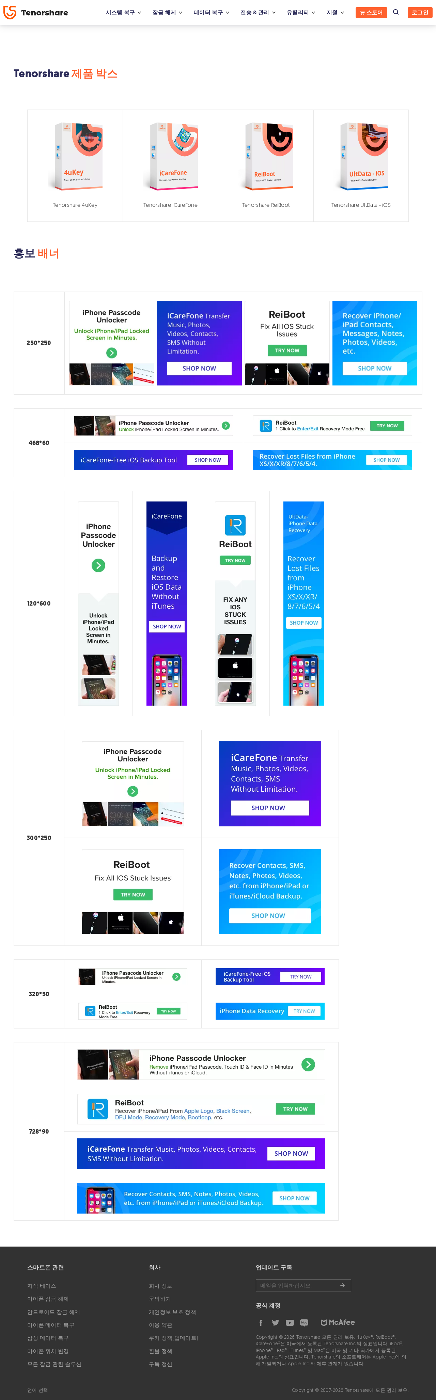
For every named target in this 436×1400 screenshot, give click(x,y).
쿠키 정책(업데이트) (173, 1337)
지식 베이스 (42, 1285)
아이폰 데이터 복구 (51, 1324)
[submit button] (342, 1285)
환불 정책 (161, 1351)
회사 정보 (161, 1285)
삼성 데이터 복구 (48, 1337)
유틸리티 (298, 12)
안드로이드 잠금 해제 (53, 1311)
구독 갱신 (161, 1364)
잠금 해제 (164, 12)
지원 (332, 12)
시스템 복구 (120, 12)
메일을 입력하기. (303, 1285)
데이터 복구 (208, 12)
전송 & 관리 (254, 12)
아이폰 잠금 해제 (48, 1298)
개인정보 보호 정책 (172, 1311)
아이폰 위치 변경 (48, 1351)
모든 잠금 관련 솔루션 (54, 1364)
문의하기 (160, 1298)
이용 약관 (161, 1324)
